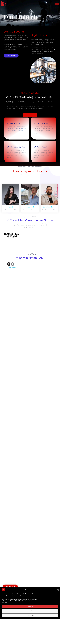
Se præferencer (30, 615)
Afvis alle (30, 611)
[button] (57, 590)
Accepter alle (30, 606)
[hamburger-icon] (57, 4)
